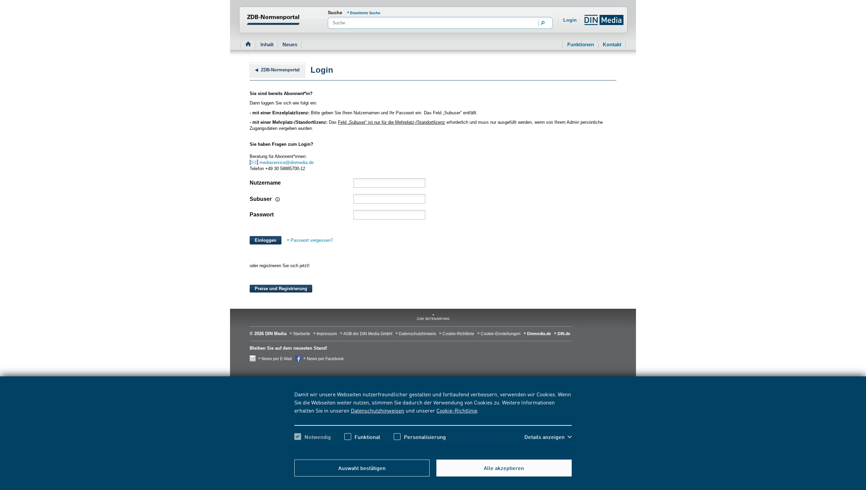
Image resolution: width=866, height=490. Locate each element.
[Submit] (543, 23)
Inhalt (267, 44)
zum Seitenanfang (433, 319)
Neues (289, 44)
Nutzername (265, 183)
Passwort (262, 214)
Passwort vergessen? (312, 240)
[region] (433, 421)
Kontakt (612, 44)
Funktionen (580, 44)
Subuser (261, 199)
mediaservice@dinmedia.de (287, 162)
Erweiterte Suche (365, 13)
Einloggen (265, 240)
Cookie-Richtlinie (456, 410)
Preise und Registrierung (281, 288)
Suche (335, 12)
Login (570, 20)
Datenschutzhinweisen (377, 410)
